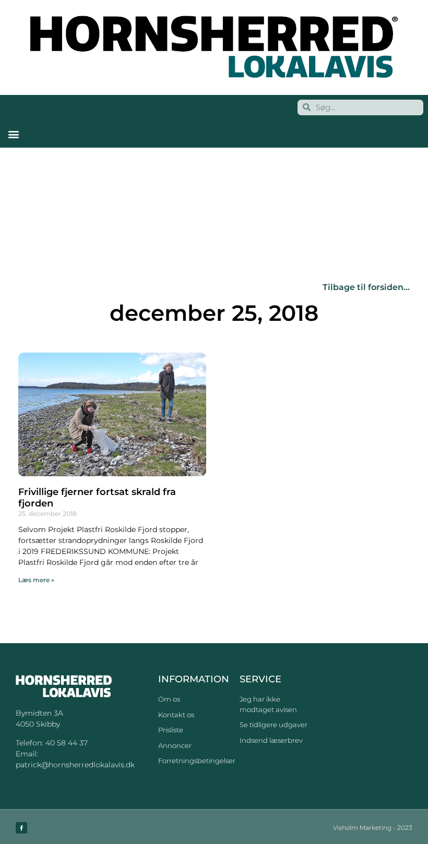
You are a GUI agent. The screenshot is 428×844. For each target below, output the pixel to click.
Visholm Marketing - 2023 (372, 827)
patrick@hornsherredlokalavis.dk (75, 764)
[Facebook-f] (21, 828)
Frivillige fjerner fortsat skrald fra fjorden (97, 497)
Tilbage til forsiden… (366, 287)
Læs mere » (36, 580)
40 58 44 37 (66, 742)
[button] (13, 134)
